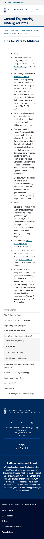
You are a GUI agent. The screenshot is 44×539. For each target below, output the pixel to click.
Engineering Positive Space (14, 378)
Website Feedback (9, 532)
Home (6, 30)
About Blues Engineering (15, 340)
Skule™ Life (14, 30)
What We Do (10, 346)
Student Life (9, 383)
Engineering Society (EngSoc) (15, 325)
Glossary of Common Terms (14, 331)
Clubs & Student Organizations (15, 372)
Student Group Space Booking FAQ (17, 320)
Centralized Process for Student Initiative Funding (19, 366)
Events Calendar (10, 310)
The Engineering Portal (12, 315)
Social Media (9, 388)
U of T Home (7, 510)
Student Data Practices (12, 526)
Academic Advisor (21, 76)
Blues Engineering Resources (16, 358)
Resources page (20, 66)
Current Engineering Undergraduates (18, 20)
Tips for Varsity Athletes (14, 352)
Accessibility (7, 515)
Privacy (5, 521)
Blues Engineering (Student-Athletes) (18, 336)
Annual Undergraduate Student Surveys (19, 393)
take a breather (25, 259)
